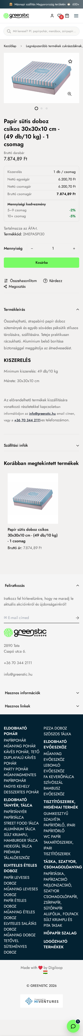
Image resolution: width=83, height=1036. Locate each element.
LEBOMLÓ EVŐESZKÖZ (54, 768)
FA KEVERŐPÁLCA (59, 777)
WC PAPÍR (52, 836)
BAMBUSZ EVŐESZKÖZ (54, 791)
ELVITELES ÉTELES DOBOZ (20, 868)
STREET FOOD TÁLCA (21, 823)
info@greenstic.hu (42, 413)
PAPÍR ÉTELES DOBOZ (15, 903)
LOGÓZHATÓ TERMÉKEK (55, 944)
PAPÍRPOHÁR (15, 740)
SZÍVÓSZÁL (53, 782)
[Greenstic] (16, 16)
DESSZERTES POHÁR (21, 792)
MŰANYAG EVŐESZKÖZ (54, 756)
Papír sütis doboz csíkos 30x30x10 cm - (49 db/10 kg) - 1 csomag (33, 535)
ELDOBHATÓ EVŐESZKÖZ (55, 744)
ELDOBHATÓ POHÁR (15, 731)
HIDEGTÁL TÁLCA (18, 846)
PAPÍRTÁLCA (14, 817)
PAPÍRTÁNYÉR (15, 811)
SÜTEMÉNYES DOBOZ (15, 949)
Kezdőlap (10, 46)
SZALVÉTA (52, 819)
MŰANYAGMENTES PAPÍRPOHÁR (20, 777)
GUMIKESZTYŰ (56, 813)
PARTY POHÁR (16, 769)
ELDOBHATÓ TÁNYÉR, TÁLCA (18, 802)
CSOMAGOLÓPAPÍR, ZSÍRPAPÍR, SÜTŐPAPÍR (61, 902)
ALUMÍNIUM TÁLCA (19, 829)
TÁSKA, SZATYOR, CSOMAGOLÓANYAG (63, 864)
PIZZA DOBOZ (55, 728)
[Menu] (76, 15)
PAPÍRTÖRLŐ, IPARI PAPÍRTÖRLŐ (59, 828)
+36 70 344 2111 (18, 663)
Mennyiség (13, 248)
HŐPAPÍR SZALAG (60, 933)
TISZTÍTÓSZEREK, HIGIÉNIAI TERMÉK (61, 804)
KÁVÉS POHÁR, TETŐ (21, 752)
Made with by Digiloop (42, 967)
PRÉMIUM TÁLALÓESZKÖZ (17, 854)
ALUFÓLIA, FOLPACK (61, 914)
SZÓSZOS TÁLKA (57, 734)
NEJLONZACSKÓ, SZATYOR (58, 888)
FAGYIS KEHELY (17, 786)
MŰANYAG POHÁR (20, 746)
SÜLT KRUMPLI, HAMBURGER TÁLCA (21, 837)
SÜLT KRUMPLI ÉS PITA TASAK (58, 922)
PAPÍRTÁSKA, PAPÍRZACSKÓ (55, 876)
